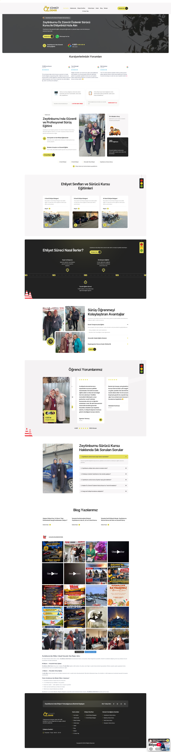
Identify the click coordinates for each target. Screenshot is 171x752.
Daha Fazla (46, 524)
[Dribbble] (117, 703)
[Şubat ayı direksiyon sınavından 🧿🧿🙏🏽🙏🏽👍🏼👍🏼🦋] (52, 639)
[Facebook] (113, 703)
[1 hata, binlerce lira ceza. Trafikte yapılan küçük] (52, 595)
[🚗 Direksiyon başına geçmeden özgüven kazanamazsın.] (74, 617)
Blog (101, 8)
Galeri (97, 8)
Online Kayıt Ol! (112, 102)
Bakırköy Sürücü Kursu (109, 717)
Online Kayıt (91, 8)
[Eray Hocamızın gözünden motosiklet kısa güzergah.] (52, 573)
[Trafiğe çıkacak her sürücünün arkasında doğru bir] (96, 595)
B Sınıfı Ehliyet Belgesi (91, 717)
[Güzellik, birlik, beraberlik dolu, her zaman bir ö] (118, 595)
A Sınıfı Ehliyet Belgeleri (91, 715)
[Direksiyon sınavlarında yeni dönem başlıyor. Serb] (52, 551)
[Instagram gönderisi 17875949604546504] (118, 617)
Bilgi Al (46, 208)
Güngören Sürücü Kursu (109, 723)
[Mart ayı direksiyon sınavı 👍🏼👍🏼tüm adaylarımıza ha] (74, 551)
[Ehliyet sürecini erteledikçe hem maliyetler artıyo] (74, 595)
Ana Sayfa (66, 8)
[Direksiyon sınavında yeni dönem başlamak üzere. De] (96, 551)
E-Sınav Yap (85, 11)
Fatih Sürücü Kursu (108, 720)
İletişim (106, 8)
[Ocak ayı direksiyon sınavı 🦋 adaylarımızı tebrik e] (74, 639)
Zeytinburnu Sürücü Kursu (109, 715)
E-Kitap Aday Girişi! (77, 103)
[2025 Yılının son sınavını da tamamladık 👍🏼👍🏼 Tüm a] (118, 639)
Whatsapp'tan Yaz (64, 36)
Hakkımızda (73, 8)
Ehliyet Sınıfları (81, 8)
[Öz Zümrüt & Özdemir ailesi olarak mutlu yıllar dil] (96, 639)
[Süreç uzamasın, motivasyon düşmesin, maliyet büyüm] (52, 617)
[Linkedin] (125, 703)
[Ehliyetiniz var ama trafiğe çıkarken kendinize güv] (118, 573)
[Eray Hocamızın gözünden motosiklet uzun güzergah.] (118, 551)
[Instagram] (121, 703)
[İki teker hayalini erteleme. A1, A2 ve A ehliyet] (96, 573)
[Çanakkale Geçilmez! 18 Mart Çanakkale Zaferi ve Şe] (96, 617)
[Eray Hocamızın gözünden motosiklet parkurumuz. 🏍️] (74, 573)
